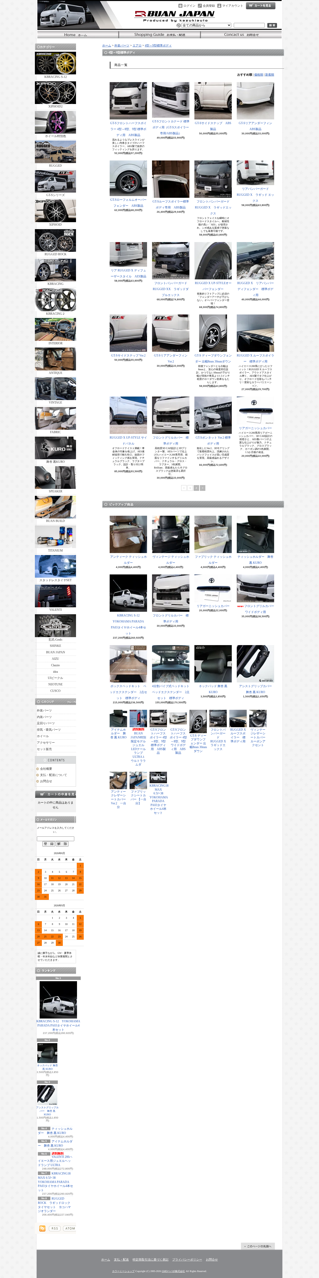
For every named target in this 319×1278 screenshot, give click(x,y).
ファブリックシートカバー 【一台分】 (138, 797)
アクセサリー (46, 742)
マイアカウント (232, 5)
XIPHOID (55, 224)
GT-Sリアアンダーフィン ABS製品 (257, 126)
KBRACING (56, 284)
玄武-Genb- (55, 639)
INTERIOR (56, 343)
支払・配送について (159, 34)
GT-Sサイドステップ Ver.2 (128, 355)
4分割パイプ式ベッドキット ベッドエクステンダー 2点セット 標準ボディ (172, 692)
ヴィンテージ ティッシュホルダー (171, 559)
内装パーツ (44, 717)
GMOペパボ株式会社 (173, 1271)
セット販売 (44, 749)
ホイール (43, 736)
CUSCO (55, 691)
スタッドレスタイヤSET (55, 580)
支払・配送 (121, 1259)
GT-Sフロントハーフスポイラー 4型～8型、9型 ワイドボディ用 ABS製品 (178, 741)
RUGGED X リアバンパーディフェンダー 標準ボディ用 (255, 289)
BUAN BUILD (55, 521)
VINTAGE (55, 402)
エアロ (137, 45)
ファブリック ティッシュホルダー (213, 559)
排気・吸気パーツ (49, 729)
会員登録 (209, 5)
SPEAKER (55, 491)
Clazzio (55, 665)
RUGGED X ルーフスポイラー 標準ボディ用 (255, 358)
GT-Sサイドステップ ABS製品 (213, 126)
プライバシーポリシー (187, 1259)
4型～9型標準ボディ (158, 45)
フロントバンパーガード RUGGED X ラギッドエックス (214, 207)
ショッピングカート (261, 5)
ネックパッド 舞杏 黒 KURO (47, 1067)
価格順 (258, 74)
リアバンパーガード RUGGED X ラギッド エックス (255, 195)
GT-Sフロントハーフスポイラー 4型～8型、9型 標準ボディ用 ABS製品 (128, 129)
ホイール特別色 (55, 136)
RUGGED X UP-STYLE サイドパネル (128, 440)
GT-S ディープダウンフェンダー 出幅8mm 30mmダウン (213, 358)
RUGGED (55, 165)
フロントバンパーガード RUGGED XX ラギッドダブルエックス (171, 289)
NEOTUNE (55, 684)
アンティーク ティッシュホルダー (128, 559)
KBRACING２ (55, 313)
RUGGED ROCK (56, 254)
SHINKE (55, 646)
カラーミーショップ (123, 1271)
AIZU (55, 659)
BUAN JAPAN (55, 652)
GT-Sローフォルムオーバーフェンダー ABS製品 (128, 202)
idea (55, 671)
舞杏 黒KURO (55, 461)
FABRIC (55, 432)
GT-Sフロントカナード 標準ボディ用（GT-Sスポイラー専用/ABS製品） (170, 127)
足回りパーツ (46, 723)
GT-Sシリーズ (55, 195)
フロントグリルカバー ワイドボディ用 (260, 609)
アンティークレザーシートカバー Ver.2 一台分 (118, 799)
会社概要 (46, 768)
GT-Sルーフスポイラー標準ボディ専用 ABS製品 (171, 204)
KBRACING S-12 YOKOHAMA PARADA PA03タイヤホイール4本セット (58, 1025)
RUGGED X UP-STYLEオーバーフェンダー (213, 286)
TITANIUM (55, 550)
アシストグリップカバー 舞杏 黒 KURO (47, 1111)
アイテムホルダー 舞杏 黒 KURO (118, 733)
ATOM (70, 1228)
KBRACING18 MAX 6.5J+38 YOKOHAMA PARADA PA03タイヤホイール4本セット (55, 1182)
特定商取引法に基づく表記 (150, 1259)
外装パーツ (44, 710)
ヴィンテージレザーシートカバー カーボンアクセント (259, 737)
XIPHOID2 (55, 106)
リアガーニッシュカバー (255, 428)
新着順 (269, 74)
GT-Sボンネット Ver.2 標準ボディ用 (213, 440)
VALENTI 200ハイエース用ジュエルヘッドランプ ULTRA (55, 1161)
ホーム (78, 34)
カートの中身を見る (55, 794)
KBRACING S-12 (55, 77)
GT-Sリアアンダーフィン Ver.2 (170, 358)
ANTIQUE (55, 373)
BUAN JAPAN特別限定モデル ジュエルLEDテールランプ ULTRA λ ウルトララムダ (140, 749)
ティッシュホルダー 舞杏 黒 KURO (255, 559)
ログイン (189, 5)
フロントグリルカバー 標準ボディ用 (171, 440)
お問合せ (241, 34)
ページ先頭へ (258, 1246)
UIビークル (55, 678)
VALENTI (55, 610)
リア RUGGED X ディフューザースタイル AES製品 (128, 273)
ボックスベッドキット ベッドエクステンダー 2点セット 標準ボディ (128, 692)
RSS (55, 1228)
